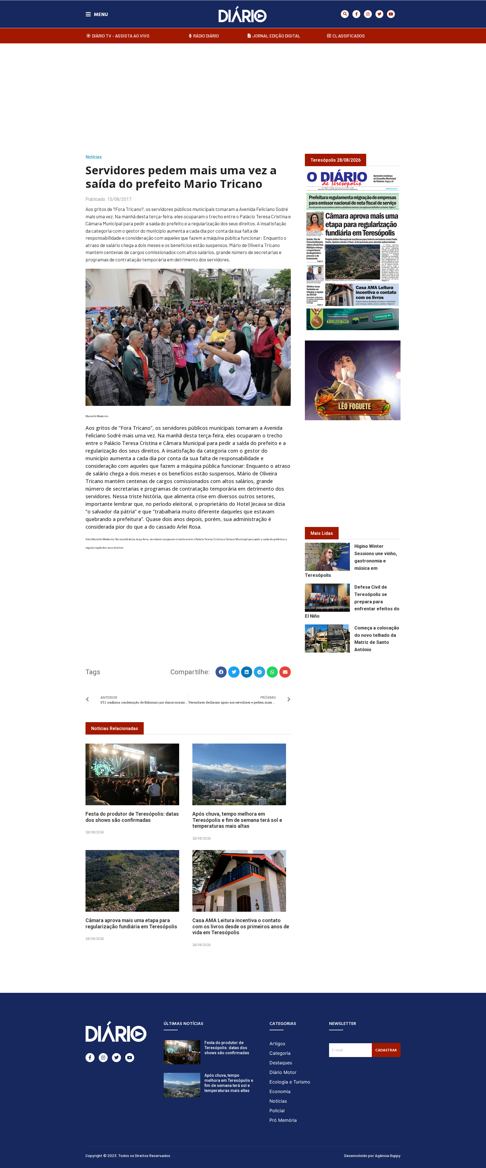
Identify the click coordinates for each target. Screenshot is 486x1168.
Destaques (280, 1062)
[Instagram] (368, 14)
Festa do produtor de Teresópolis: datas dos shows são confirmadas (132, 817)
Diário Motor (282, 1072)
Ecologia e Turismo (289, 1082)
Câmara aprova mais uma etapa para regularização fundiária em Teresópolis (131, 923)
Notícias (94, 157)
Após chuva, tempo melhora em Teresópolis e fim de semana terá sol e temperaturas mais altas (237, 820)
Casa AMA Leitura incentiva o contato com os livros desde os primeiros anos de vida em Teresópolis (240, 926)
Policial (277, 1110)
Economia (280, 1091)
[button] (345, 14)
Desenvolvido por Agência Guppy (372, 1155)
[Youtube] (391, 14)
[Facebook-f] (356, 14)
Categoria (280, 1053)
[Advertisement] (243, 92)
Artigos (277, 1043)
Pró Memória (283, 1120)
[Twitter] (379, 14)
